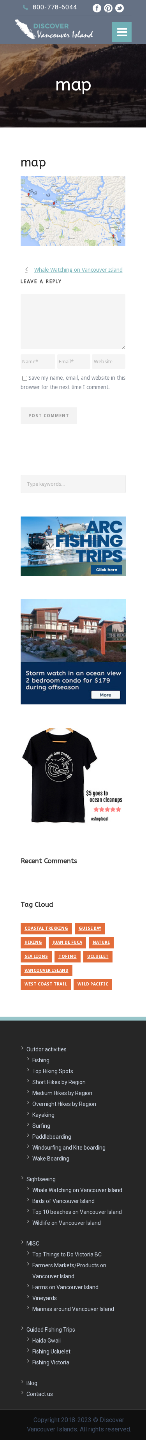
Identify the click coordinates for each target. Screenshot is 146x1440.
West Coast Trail (46, 984)
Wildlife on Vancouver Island (66, 1223)
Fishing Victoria (50, 1362)
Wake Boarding (50, 1158)
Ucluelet (98, 956)
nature (101, 942)
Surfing (41, 1126)
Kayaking (43, 1115)
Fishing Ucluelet (51, 1351)
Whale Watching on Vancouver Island (77, 1190)
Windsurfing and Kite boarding (69, 1148)
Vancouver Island (47, 970)
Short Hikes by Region (59, 1082)
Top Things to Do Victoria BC (67, 1254)
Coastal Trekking (46, 928)
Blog (31, 1383)
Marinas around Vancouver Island (73, 1309)
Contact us (39, 1394)
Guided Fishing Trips (50, 1330)
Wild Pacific (92, 984)
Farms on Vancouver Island (65, 1287)
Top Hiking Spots (52, 1071)
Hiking (33, 942)
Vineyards (44, 1298)
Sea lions (36, 956)
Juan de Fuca (67, 942)
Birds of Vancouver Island (63, 1201)
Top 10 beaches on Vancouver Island (77, 1212)
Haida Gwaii (46, 1340)
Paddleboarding (51, 1137)
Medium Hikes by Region (62, 1093)
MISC (32, 1243)
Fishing (40, 1060)
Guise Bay (90, 928)
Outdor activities (46, 1049)
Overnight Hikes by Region (64, 1104)
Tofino (67, 956)
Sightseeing (41, 1179)
